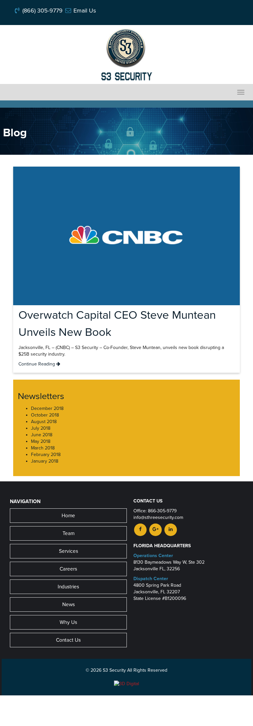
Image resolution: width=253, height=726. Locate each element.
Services (68, 551)
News (68, 604)
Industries (68, 587)
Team (68, 533)
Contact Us (68, 640)
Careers (68, 569)
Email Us (80, 10)
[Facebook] (140, 529)
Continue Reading (37, 364)
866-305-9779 (162, 511)
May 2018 (40, 441)
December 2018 (47, 408)
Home (68, 516)
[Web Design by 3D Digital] (126, 683)
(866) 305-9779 (39, 10)
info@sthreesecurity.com (158, 517)
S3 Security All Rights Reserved (135, 670)
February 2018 (46, 454)
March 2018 (43, 448)
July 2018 (40, 428)
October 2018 (45, 415)
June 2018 (41, 435)
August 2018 (44, 421)
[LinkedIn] (170, 529)
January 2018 (44, 461)
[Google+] (155, 529)
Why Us (68, 622)
